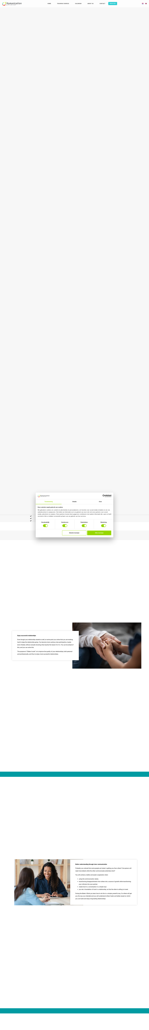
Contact (102, 3)
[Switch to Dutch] (142, 3)
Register (113, 3)
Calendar (78, 3)
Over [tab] (100, 501)
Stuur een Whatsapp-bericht (11, 1025)
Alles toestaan (99, 533)
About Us (91, 3)
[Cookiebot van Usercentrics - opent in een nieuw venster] (103, 496)
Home (49, 3)
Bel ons (28, 1025)
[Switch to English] (146, 3)
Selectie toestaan (74, 533)
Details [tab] (74, 501)
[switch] (64, 525)
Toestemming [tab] (48, 501)
